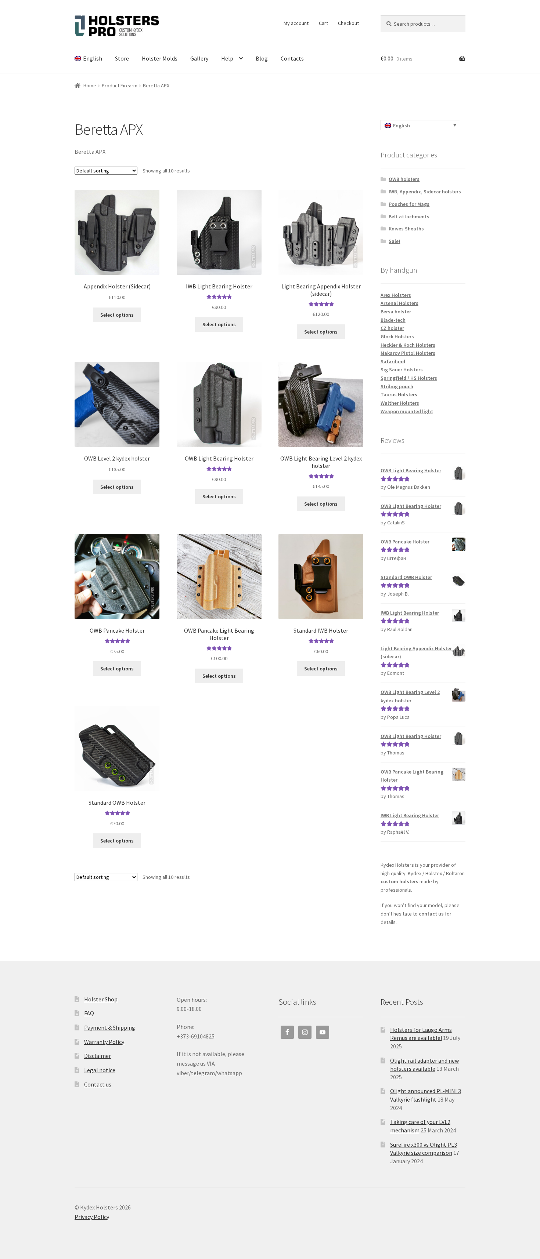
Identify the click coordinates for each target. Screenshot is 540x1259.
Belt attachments (409, 216)
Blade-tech (393, 320)
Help (227, 58)
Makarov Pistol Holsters (408, 353)
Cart (323, 23)
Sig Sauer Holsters (402, 369)
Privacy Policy (92, 1216)
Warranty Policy (104, 1041)
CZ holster (392, 328)
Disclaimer (97, 1055)
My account (296, 23)
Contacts (292, 58)
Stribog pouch (397, 386)
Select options (117, 315)
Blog (262, 58)
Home (89, 85)
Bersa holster (396, 311)
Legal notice (99, 1070)
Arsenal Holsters (399, 303)
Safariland (393, 361)
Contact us (97, 1084)
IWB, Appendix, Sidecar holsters (425, 191)
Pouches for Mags (409, 204)
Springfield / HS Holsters (409, 378)
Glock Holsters (397, 336)
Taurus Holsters (399, 394)
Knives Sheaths (406, 228)
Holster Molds (159, 58)
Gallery (199, 58)
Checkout (348, 23)
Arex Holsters (396, 295)
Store (122, 58)
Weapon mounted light (407, 411)
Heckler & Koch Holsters (408, 345)
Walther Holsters (400, 403)
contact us (431, 913)
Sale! (394, 241)
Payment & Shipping (109, 1027)
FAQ (89, 1013)
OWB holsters (404, 179)
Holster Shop (101, 999)
